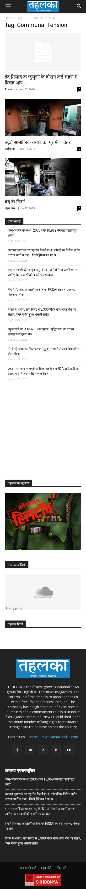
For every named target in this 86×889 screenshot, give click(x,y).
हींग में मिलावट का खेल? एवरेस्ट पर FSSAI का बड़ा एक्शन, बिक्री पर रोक (41, 292)
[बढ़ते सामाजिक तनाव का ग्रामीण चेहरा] (43, 117)
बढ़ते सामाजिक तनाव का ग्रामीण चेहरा (38, 142)
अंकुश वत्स (10, 208)
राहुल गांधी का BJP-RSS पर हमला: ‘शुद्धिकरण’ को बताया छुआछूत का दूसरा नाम (41, 331)
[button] (8, 6)
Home (9, 18)
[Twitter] (56, 750)
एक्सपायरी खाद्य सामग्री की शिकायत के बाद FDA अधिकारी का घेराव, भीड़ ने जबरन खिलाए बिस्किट (43, 371)
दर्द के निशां (15, 202)
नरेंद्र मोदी (61, 868)
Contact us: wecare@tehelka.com (52, 737)
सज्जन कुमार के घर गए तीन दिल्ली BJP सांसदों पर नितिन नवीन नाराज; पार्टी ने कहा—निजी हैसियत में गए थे (44, 252)
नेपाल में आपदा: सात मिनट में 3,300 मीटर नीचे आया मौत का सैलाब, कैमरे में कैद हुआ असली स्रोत (42, 312)
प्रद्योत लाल (10, 148)
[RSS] (43, 750)
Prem (8, 89)
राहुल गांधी (46, 868)
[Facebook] (17, 750)
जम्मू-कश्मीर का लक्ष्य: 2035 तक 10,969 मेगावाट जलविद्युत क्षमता (42, 232)
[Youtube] (69, 750)
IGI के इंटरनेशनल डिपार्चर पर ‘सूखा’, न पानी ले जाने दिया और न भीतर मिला (44, 351)
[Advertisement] (40, 434)
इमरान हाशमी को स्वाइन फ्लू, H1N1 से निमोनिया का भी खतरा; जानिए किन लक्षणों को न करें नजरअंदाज (43, 272)
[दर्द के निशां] (43, 177)
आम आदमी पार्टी (28, 868)
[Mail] (30, 750)
